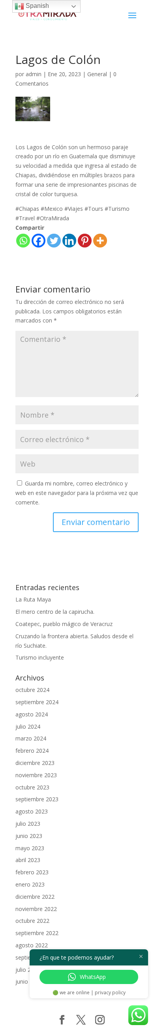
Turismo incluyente (39, 657)
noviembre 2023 (36, 775)
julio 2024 (27, 726)
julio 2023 (27, 823)
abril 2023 (27, 860)
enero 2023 (30, 884)
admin (33, 74)
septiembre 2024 (36, 702)
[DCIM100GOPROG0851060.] (32, 109)
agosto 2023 (31, 811)
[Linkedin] (69, 240)
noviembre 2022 (36, 909)
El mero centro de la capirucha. (54, 611)
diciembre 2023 (34, 763)
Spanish (36, 5)
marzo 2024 (30, 738)
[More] (100, 240)
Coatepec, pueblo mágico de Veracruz (64, 624)
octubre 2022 (32, 920)
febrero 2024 (32, 750)
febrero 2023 (32, 872)
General (97, 74)
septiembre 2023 (36, 799)
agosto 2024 (31, 714)
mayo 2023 (29, 848)
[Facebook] (38, 240)
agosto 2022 (31, 945)
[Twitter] (54, 240)
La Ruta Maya (33, 599)
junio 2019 (28, 981)
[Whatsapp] (23, 240)
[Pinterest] (85, 240)
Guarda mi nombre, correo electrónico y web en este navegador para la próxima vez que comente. (76, 493)
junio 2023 (28, 836)
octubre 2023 (32, 787)
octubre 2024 (32, 690)
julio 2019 (27, 969)
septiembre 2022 (36, 933)
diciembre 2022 (34, 896)
